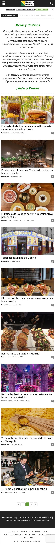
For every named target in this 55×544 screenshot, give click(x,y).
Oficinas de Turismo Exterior (31, 531)
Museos (46, 531)
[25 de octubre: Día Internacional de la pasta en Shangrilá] (27, 422)
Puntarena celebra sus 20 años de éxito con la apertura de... (27, 171)
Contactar (26, 520)
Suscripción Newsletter (40, 520)
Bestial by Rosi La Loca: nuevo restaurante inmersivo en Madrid (26, 396)
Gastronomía (29, 15)
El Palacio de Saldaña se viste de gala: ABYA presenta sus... (27, 215)
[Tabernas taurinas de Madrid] (27, 241)
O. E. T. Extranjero (12, 531)
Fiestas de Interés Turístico (13, 534)
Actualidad (10, 9)
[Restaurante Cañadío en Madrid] (27, 331)
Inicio (21, 15)
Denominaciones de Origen (25, 9)
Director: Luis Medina (14, 520)
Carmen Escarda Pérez (9, 220)
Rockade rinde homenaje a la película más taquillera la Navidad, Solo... (26, 128)
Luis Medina (6, 305)
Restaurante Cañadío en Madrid (20, 353)
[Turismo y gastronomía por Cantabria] (27, 468)
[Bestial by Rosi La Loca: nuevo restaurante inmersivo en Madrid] (27, 378)
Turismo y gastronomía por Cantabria (24, 489)
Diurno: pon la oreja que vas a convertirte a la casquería (27, 300)
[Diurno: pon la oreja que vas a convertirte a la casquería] (27, 282)
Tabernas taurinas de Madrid (18, 257)
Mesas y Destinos (42, 9)
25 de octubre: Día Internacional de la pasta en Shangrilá (27, 439)
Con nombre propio (27, 537)
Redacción (5, 133)
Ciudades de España (45, 534)
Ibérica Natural (30, 534)
